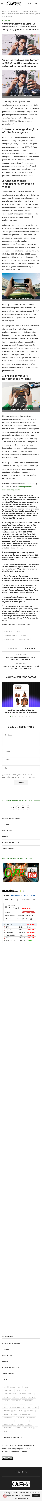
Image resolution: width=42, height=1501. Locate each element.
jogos (35, 1407)
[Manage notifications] (5, 1496)
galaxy (23, 1397)
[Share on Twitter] (29, 649)
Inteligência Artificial (17, 1407)
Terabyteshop (28, 1427)
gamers (6, 1404)
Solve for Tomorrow (22, 1421)
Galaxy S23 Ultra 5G (11, 635)
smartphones (24, 639)
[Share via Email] (34, 649)
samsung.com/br (24, 487)
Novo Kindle (7, 830)
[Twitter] (31, 3)
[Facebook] (28, 3)
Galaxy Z (6, 1400)
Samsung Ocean (8, 1417)
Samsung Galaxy (9, 639)
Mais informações (21, 1498)
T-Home (29, 1424)
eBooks (5, 836)
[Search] (39, 3)
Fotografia (14, 11)
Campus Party (8, 1390)
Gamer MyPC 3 (28, 1400)
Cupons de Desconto (10, 842)
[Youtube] (33, 3)
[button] (4, 699)
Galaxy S (19, 631)
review (6, 1414)
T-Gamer (20, 1424)
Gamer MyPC (16, 1400)
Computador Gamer (10, 1394)
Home (4, 11)
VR (11, 1431)
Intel (5, 1407)
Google (31, 1404)
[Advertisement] (21, 1042)
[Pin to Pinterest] (32, 649)
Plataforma (30, 1410)
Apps (19, 1387)
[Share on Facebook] (27, 649)
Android (12, 1387)
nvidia (21, 1410)
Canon (18, 1390)
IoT (29, 1407)
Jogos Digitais (8, 848)
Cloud (25, 1390)
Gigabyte (22, 1404)
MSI (15, 1410)
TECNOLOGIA (7, 1427)
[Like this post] (25, 649)
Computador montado (26, 1394)
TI (36, 1427)
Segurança (20, 1417)
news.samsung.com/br (11, 490)
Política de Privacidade (11, 819)
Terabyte (17, 1427)
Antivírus (5, 825)
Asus (26, 1387)
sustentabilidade (9, 1424)
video (5, 1431)
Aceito (36, 1496)
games (23, 635)
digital (15, 1397)
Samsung (14, 1414)
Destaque (7, 1397)
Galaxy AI (32, 1397)
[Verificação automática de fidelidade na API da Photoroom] (21, 694)
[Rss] (36, 3)
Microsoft (7, 1410)
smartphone (31, 1417)
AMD (5, 1387)
